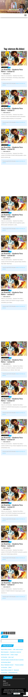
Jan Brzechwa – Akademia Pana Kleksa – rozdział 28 (12, 255)
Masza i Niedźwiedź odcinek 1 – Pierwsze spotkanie (12, 665)
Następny (13, 633)
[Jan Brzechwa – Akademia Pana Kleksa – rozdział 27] (14, 281)
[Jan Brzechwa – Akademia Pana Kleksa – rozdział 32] (14, 58)
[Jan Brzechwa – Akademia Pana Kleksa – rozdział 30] (14, 136)
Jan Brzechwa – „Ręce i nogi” (7, 657)
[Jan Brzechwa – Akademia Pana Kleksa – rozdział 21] (14, 571)
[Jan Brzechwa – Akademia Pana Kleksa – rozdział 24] (14, 426)
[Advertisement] (14, 32)
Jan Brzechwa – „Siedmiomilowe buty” (9, 672)
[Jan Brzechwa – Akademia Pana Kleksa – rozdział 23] (14, 493)
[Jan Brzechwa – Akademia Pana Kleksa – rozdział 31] (14, 97)
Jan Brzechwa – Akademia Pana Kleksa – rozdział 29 (12, 216)
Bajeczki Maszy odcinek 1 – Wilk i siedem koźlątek (12, 649)
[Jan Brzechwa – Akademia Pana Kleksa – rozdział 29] (14, 203)
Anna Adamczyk (6, 73)
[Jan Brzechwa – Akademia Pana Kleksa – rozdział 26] (14, 348)
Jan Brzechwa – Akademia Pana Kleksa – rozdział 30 (12, 148)
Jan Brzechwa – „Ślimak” (6, 667)
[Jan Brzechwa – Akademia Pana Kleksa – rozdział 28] (14, 242)
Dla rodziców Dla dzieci (14, 11)
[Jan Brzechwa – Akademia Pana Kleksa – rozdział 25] (14, 387)
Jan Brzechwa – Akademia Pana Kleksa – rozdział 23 (12, 506)
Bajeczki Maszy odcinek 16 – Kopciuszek (10, 670)
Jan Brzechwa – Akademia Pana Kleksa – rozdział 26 (12, 361)
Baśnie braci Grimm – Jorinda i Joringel (9, 654)
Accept (16, 693)
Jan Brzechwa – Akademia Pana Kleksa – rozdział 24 (12, 439)
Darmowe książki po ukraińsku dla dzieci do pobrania (12, 659)
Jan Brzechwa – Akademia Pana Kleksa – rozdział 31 (12, 109)
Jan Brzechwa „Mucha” (6, 662)
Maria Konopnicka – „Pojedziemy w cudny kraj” (11, 652)
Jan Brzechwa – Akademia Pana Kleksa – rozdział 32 (12, 71)
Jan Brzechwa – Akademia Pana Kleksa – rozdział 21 (12, 584)
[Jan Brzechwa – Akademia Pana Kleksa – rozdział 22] (14, 532)
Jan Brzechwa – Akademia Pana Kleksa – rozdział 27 (12, 293)
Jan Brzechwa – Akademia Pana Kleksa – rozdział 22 (12, 545)
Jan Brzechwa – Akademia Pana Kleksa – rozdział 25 (12, 400)
